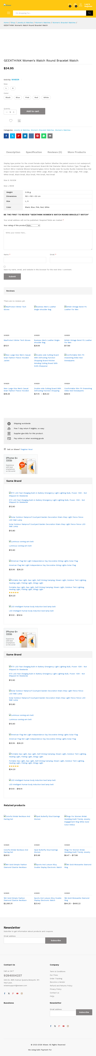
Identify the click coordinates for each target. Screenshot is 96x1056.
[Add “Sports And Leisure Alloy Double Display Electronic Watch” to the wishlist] (53, 889)
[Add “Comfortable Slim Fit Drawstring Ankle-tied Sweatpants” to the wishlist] (84, 380)
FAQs (52, 996)
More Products (77, 152)
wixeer (15, 79)
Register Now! (27, 449)
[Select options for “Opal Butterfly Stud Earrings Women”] (42, 841)
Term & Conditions (57, 971)
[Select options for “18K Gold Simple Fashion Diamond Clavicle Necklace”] (11, 889)
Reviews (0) (55, 152)
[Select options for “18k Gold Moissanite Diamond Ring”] (72, 889)
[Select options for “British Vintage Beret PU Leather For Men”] (72, 331)
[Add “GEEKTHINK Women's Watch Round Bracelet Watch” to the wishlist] (10, 120)
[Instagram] (22, 993)
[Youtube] (17, 993)
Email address (10, 936)
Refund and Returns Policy (61, 986)
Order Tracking (56, 979)
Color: (6, 93)
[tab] (13, 153)
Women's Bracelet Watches (42, 130)
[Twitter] (9, 993)
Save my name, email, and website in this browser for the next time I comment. (38, 270)
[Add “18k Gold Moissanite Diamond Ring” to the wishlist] (84, 889)
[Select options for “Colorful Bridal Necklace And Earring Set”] (11, 841)
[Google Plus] (13, 993)
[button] (6, 88)
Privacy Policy (55, 989)
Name (7, 254)
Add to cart (32, 111)
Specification (34, 152)
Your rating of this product (15, 225)
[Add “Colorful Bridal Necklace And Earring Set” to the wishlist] (23, 841)
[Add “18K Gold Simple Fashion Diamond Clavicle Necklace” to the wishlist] (23, 889)
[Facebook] (4, 993)
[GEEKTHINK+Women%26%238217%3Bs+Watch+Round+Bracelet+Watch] (12, 135)
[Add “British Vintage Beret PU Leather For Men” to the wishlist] (84, 331)
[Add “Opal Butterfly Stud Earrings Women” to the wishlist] (53, 841)
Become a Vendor (57, 982)
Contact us (54, 993)
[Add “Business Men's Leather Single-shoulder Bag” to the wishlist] (53, 331)
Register (88, 6)
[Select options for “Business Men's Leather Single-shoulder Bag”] (42, 331)
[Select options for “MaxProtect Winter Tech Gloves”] (11, 331)
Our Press (54, 975)
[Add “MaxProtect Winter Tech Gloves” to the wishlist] (23, 331)
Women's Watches (62, 130)
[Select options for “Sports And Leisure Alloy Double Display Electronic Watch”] (42, 889)
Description (13, 152)
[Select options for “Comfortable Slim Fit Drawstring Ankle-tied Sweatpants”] (72, 380)
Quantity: (7, 108)
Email (53, 254)
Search (89, 13)
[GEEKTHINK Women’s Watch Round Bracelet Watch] (6, 135)
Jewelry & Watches (22, 130)
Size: (6, 84)
